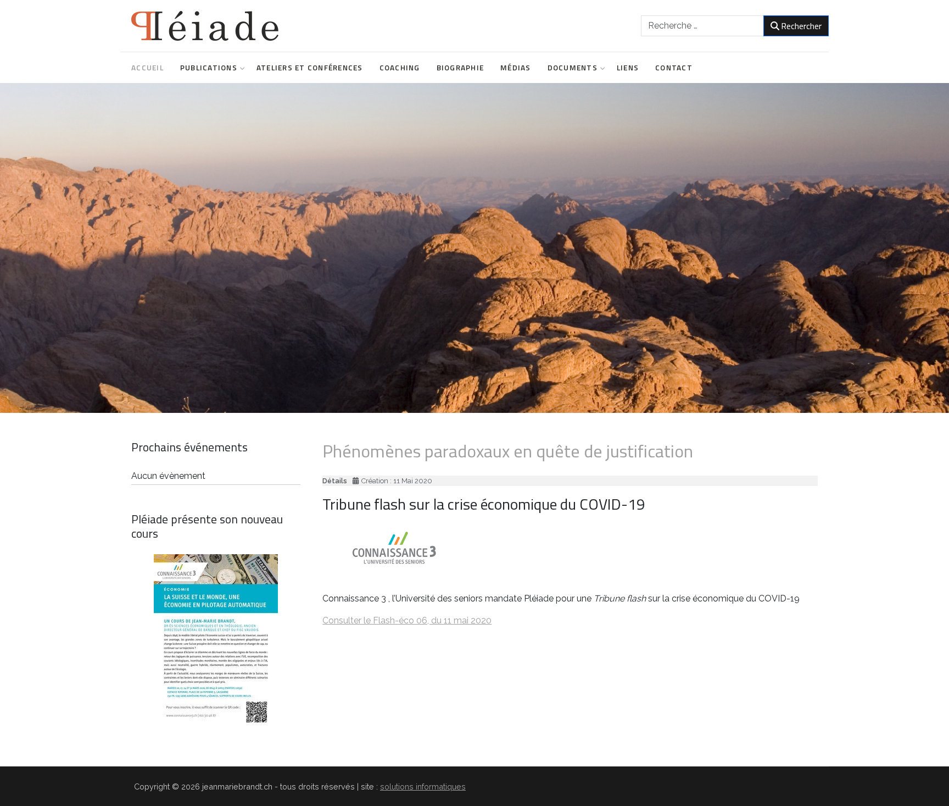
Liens (628, 67)
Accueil (147, 67)
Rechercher (801, 25)
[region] (474, 248)
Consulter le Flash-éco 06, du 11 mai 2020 (407, 620)
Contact (674, 67)
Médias (515, 67)
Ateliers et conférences (309, 67)
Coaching (399, 67)
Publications (208, 67)
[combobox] (702, 25)
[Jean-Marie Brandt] (204, 26)
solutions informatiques (423, 786)
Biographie (460, 67)
